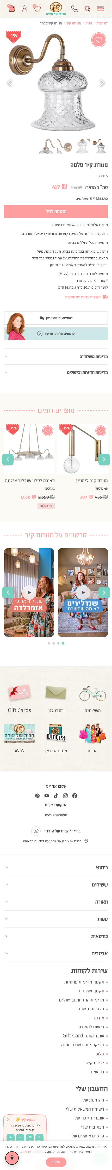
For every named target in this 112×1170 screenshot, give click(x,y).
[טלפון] (74, 8)
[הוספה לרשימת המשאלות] (99, 40)
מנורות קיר (73, 23)
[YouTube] (46, 795)
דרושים (97, 1071)
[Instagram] (65, 795)
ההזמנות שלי (92, 1100)
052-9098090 (56, 815)
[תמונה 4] (47, 146)
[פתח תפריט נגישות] (12, 1158)
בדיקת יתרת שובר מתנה (82, 1044)
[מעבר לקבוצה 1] (63, 643)
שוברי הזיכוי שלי (88, 1118)
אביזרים (99, 953)
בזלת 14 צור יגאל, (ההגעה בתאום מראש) (52, 841)
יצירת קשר (94, 1062)
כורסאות (99, 936)
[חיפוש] (87, 8)
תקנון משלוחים (90, 990)
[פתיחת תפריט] (100, 8)
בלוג (100, 1053)
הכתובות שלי (92, 1127)
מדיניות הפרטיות (32, 1152)
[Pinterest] (37, 795)
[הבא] (102, 82)
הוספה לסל (56, 211)
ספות (103, 919)
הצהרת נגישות (91, 1008)
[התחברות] (24, 8)
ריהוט (102, 867)
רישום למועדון (91, 1026)
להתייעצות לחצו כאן (59, 318)
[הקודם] (10, 82)
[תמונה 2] (82, 146)
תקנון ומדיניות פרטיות (84, 982)
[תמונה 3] (65, 146)
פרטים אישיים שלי (87, 1136)
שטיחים (100, 884)
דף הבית (102, 23)
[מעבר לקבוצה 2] (58, 643)
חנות (88, 23)
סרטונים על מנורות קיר (60, 333)
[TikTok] (56, 795)
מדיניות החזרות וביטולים (81, 1000)
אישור (56, 1162)
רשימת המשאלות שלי (85, 1109)
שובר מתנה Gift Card (83, 1036)
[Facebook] (74, 795)
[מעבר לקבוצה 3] (53, 643)
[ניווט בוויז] (36, 831)
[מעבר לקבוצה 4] (49, 643)
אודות (99, 1018)
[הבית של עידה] (56, 8)
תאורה (101, 902)
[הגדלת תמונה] (56, 82)
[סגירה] (8, 1119)
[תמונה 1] (100, 146)
